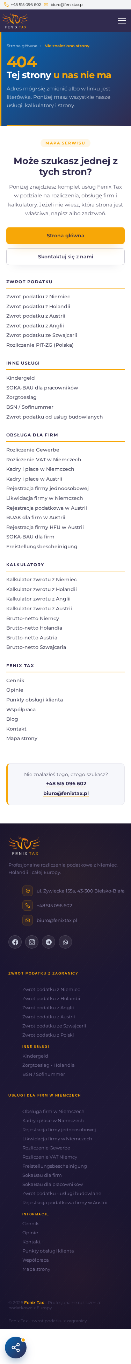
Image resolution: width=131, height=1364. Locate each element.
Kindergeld (20, 378)
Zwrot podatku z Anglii (35, 325)
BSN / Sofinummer (29, 407)
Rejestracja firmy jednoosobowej (47, 488)
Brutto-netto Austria (31, 637)
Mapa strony (21, 738)
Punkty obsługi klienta (34, 700)
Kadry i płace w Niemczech (40, 469)
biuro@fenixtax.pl (67, 4)
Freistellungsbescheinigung (42, 546)
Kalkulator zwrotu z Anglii (38, 599)
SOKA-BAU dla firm (30, 537)
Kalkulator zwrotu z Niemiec (41, 579)
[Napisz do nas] (16, 1347)
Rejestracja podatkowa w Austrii (46, 508)
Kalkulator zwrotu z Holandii (41, 589)
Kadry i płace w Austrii (34, 479)
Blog (12, 719)
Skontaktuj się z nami (65, 256)
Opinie (14, 690)
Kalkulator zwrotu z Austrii (39, 608)
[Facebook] (15, 942)
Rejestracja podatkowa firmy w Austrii (65, 1202)
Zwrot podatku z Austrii (35, 316)
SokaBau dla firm (42, 1175)
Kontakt (16, 729)
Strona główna (22, 45)
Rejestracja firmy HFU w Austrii (45, 527)
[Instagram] (31, 942)
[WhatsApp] (65, 942)
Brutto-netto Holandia (34, 628)
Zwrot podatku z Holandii (38, 306)
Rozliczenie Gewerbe (32, 450)
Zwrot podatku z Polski (48, 1035)
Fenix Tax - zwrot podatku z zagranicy (47, 1320)
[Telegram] (48, 942)
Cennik (15, 680)
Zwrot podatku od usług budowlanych (54, 417)
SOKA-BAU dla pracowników (42, 388)
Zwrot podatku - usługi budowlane (61, 1193)
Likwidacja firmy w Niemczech (44, 498)
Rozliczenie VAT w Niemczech (43, 459)
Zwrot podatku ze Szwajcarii (41, 335)
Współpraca (21, 709)
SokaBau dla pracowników (52, 1184)
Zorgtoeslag (21, 397)
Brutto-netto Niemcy (32, 618)
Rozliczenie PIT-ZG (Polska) (40, 345)
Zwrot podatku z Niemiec (38, 296)
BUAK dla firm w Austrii (35, 517)
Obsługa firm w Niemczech (53, 1111)
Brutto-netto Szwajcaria (36, 647)
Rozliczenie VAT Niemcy (49, 1157)
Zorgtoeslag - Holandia (48, 1065)
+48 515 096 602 (26, 4)
